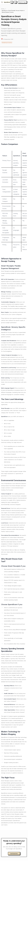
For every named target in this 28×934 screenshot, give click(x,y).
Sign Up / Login (22, 2)
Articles (2, 8)
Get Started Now (14, 853)
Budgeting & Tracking (7, 42)
